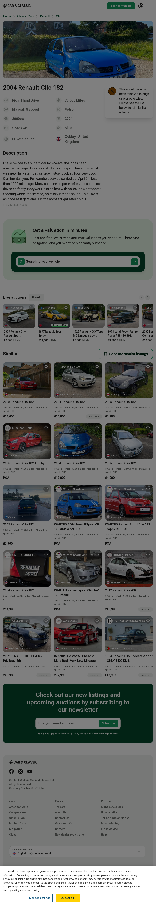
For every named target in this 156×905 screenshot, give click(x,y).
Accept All (67, 897)
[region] (78, 885)
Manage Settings (40, 897)
